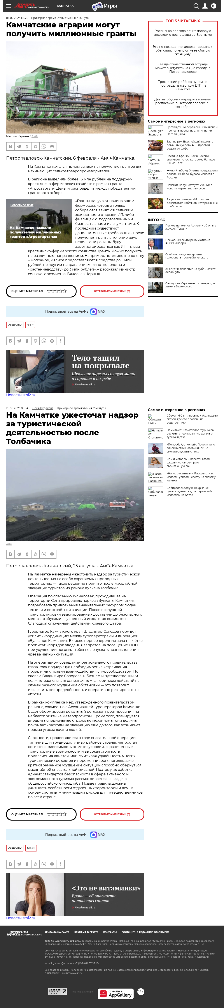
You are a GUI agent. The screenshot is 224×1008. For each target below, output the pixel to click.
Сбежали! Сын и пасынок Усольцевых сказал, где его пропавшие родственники (192, 419)
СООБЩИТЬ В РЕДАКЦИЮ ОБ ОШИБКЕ (145, 932)
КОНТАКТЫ (110, 932)
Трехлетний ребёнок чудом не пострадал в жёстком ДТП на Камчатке (183, 85)
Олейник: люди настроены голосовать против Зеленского (186, 256)
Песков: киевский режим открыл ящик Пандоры (187, 242)
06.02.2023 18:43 (17, 18)
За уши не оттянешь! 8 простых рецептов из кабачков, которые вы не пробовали (192, 203)
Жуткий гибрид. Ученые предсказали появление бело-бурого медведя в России (192, 174)
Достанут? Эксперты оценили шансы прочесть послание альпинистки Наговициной (192, 130)
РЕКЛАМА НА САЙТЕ (57, 932)
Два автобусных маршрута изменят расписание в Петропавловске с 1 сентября (183, 103)
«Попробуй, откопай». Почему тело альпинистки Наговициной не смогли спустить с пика (191, 448)
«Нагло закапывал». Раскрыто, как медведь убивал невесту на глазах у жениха (191, 477)
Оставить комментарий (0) (112, 291)
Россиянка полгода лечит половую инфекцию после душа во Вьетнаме (183, 33)
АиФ (35, 136)
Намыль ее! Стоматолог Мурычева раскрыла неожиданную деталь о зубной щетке (190, 433)
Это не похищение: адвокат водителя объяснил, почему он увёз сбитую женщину (183, 50)
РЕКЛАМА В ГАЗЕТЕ (86, 932)
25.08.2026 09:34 (17, 408)
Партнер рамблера (82, 991)
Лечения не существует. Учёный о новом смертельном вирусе (189, 186)
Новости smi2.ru (20, 395)
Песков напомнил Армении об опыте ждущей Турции (190, 227)
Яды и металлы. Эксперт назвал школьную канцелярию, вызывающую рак (188, 462)
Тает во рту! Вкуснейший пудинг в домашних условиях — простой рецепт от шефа (190, 145)
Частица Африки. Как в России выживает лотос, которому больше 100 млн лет (191, 159)
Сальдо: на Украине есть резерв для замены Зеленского (190, 285)
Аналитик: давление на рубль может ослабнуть (190, 270)
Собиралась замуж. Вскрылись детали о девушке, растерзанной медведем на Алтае (189, 491)
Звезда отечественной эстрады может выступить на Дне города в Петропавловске (182, 68)
